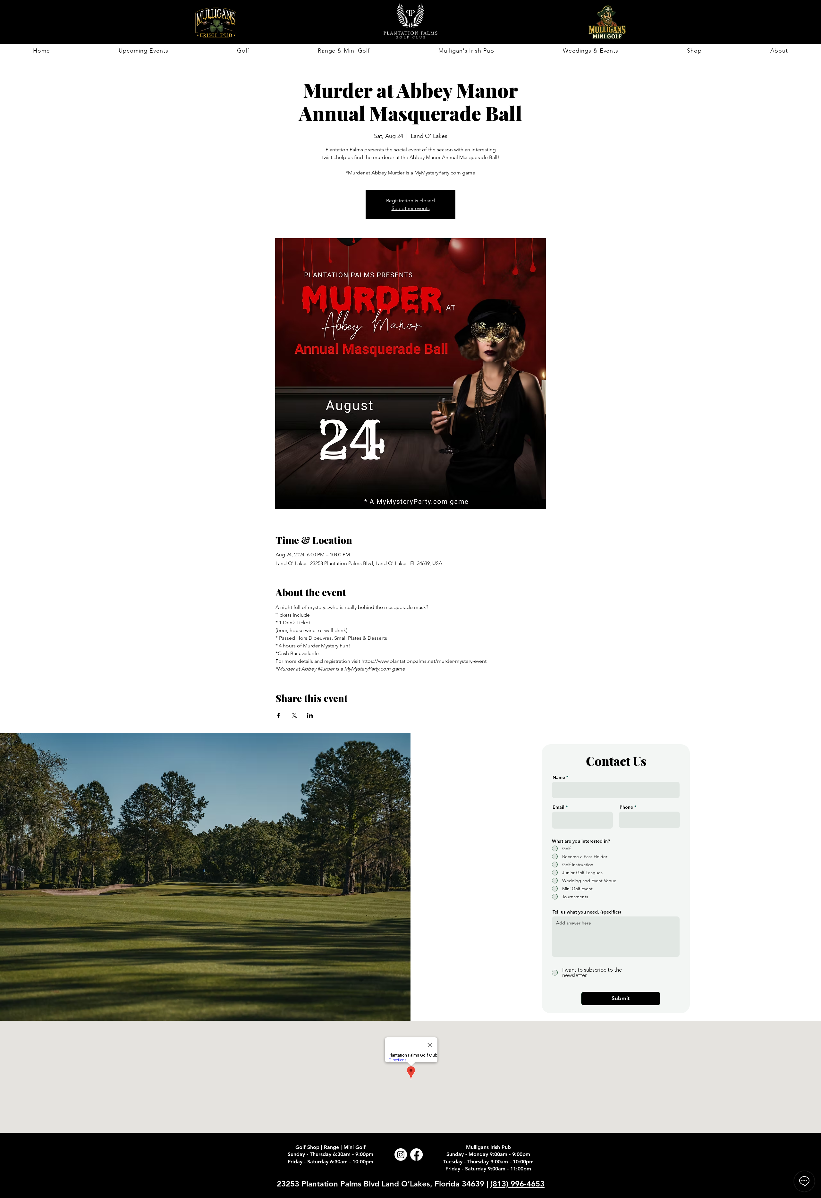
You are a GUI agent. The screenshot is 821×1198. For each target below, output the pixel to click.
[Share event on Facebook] (278, 715)
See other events (411, 208)
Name (559, 777)
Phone (626, 807)
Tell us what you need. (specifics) (587, 912)
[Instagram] (400, 1154)
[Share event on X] (294, 715)
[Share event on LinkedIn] (310, 715)
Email (558, 807)
